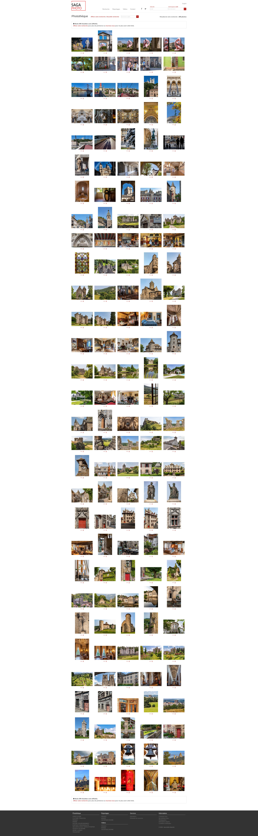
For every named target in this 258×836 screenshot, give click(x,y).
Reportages (116, 9)
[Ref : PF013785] (151, 623)
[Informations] (83, 301)
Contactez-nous (163, 816)
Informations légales (164, 821)
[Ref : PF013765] (174, 548)
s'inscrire (152, 6)
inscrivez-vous (110, 26)
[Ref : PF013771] (151, 574)
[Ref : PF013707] (174, 732)
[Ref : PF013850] (105, 420)
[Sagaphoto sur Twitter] (145, 9)
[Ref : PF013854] (82, 443)
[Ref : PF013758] (151, 518)
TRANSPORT (76, 832)
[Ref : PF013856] (128, 443)
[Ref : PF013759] (174, 518)
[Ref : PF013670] (151, 653)
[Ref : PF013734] (105, 469)
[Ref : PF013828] (128, 319)
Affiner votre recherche (98, 16)
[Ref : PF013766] (82, 570)
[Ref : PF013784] (128, 623)
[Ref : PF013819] (105, 293)
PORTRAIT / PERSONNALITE (81, 825)
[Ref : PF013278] (174, 758)
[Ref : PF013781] (105, 627)
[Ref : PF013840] (105, 371)
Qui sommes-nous (164, 818)
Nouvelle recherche (113, 16)
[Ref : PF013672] (82, 679)
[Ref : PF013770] (128, 570)
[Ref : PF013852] (151, 424)
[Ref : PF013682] (82, 701)
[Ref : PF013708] (82, 758)
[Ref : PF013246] (128, 780)
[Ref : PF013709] (105, 758)
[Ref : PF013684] (128, 705)
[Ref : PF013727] (82, 465)
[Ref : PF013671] (174, 653)
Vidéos (125, 9)
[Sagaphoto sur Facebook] (141, 9)
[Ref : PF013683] (105, 701)
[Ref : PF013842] (151, 367)
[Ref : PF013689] (105, 732)
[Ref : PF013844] (82, 398)
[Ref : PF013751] (151, 491)
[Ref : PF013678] (128, 679)
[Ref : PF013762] (105, 544)
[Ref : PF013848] (174, 398)
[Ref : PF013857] (151, 443)
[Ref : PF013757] (128, 518)
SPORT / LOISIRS (77, 830)
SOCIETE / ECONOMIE (79, 828)
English (184, 3)
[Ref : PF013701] (151, 732)
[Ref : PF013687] (174, 705)
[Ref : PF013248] (174, 784)
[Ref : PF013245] (105, 784)
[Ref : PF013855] (105, 443)
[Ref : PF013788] (105, 653)
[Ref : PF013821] (151, 289)
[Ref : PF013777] (151, 596)
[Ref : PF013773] (82, 600)
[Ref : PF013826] (82, 319)
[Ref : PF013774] (105, 600)
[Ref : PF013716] (128, 754)
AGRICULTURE (77, 816)
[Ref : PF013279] (82, 780)
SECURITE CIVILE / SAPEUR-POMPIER (84, 827)
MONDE (75, 821)
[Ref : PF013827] (105, 319)
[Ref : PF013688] (82, 728)
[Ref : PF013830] (174, 315)
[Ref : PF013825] (174, 293)
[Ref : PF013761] (82, 548)
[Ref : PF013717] (151, 754)
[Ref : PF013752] (174, 491)
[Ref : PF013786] (174, 627)
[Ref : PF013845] (105, 398)
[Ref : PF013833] (128, 345)
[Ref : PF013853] (174, 424)
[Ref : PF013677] (105, 679)
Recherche (105, 9)
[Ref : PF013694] (128, 728)
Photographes (162, 820)
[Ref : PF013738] (151, 469)
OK (185, 8)
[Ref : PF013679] (151, 679)
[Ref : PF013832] (105, 345)
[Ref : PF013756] (105, 522)
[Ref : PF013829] (151, 319)
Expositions (133, 816)
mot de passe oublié (173, 6)
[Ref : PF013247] (151, 780)
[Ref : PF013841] (128, 371)
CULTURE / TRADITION (79, 818)
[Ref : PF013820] (128, 293)
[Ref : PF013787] (82, 649)
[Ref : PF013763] (128, 548)
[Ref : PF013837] (82, 371)
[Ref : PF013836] (174, 341)
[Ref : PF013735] (128, 469)
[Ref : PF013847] (151, 394)
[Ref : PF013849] (82, 424)
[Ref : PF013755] (82, 518)
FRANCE (75, 820)
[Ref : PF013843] (174, 371)
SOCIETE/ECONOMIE (107, 820)
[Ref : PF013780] (82, 623)
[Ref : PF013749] (128, 495)
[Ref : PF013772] (174, 570)
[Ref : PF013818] (82, 293)
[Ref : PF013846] (128, 398)
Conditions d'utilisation (165, 823)
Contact (132, 9)
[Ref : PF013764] (151, 544)
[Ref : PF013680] (174, 675)
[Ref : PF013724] (174, 443)
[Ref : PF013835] (151, 345)
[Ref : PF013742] (105, 491)
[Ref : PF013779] (174, 596)
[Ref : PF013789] (128, 653)
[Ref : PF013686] (151, 701)
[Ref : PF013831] (82, 345)
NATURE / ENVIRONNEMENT (81, 823)
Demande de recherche (136, 818)
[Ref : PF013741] (82, 495)
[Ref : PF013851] (128, 424)
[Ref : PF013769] (105, 574)
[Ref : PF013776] (128, 600)
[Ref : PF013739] (174, 469)
